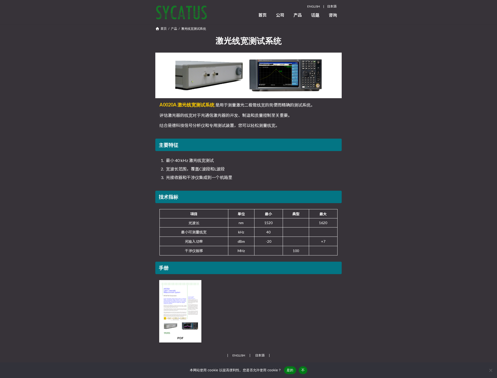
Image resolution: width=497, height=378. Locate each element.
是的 (290, 370)
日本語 (332, 6)
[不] (490, 370)
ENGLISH (313, 6)
